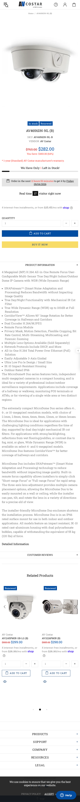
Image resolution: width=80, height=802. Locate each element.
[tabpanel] (20, 642)
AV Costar (7, 634)
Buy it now (40, 244)
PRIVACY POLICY (31, 794)
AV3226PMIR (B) (51, 638)
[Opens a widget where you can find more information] (66, 795)
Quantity (8, 218)
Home (30, 13)
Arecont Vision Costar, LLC (30, 4)
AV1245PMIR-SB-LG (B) (15, 638)
